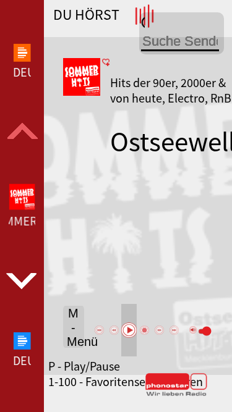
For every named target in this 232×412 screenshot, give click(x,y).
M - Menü (75, 327)
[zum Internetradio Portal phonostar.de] (176, 393)
